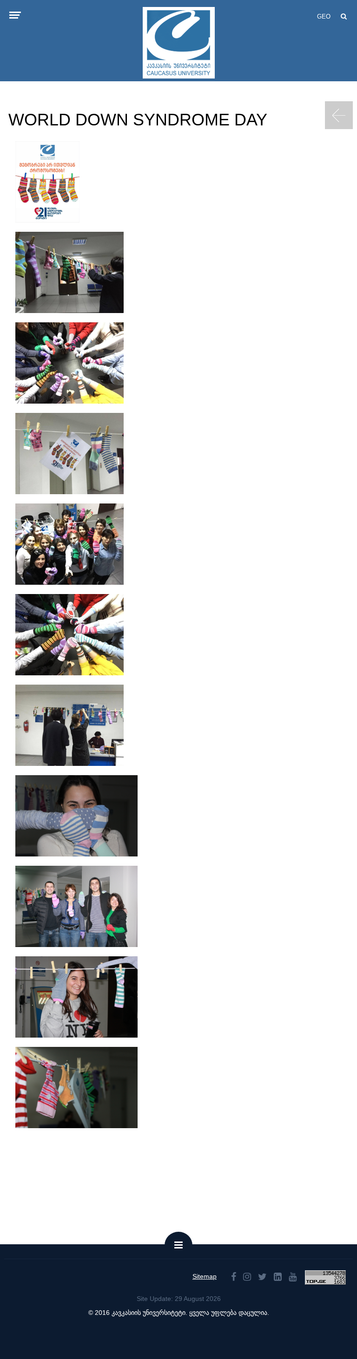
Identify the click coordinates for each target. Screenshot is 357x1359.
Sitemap (204, 1276)
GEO (324, 16)
